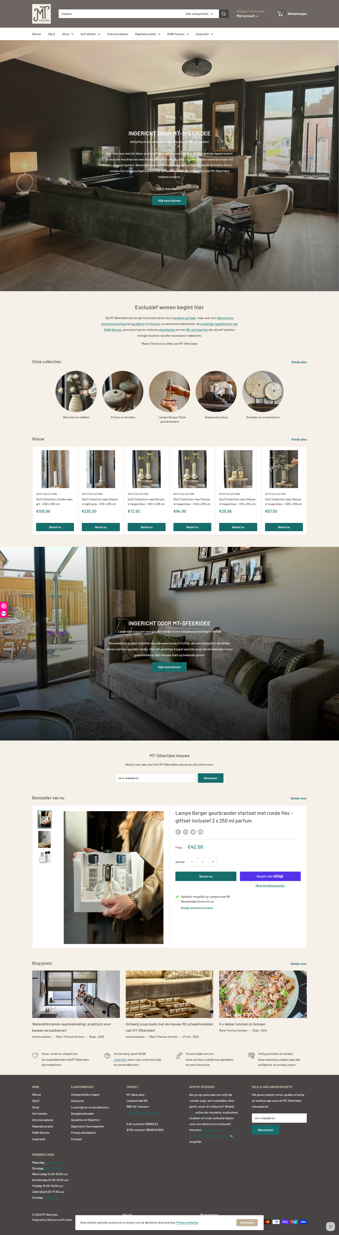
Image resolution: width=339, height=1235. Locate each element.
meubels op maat (184, 318)
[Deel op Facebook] (178, 832)
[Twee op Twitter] (193, 832)
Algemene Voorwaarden (87, 1126)
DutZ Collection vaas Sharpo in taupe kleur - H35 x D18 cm (283, 501)
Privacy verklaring (187, 1222)
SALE (51, 34)
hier (192, 1112)
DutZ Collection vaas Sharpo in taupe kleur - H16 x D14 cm (237, 501)
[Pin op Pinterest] (185, 832)
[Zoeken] (224, 13)
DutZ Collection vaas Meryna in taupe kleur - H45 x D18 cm (191, 501)
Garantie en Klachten (85, 1120)
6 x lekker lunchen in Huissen (242, 1024)
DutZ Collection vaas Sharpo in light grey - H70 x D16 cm (100, 501)
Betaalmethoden (82, 1113)
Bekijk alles (300, 362)
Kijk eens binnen (169, 200)
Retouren (77, 1101)
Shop (65, 34)
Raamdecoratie (145, 34)
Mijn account (246, 16)
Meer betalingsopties (270, 885)
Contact (76, 1139)
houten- (155, 324)
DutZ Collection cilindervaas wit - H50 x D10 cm (54, 501)
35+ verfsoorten (197, 329)
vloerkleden (167, 329)
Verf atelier (88, 34)
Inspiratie (202, 34)
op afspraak (53, 1162)
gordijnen (138, 324)
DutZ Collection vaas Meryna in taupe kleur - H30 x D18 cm (146, 501)
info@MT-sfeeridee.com (143, 1112)
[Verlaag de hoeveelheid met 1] (192, 862)
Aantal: (180, 862)
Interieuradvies (117, 34)
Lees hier (120, 1059)
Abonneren (265, 1130)
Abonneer (211, 778)
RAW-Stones (176, 34)
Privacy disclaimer (83, 1132)
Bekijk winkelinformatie (197, 908)
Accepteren (247, 1222)
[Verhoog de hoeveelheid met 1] (213, 862)
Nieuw (36, 34)
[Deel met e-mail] (200, 832)
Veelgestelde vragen (85, 1094)
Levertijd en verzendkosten (90, 1107)
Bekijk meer (299, 798)
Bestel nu (55, 527)
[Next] (306, 490)
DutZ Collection (46, 493)
